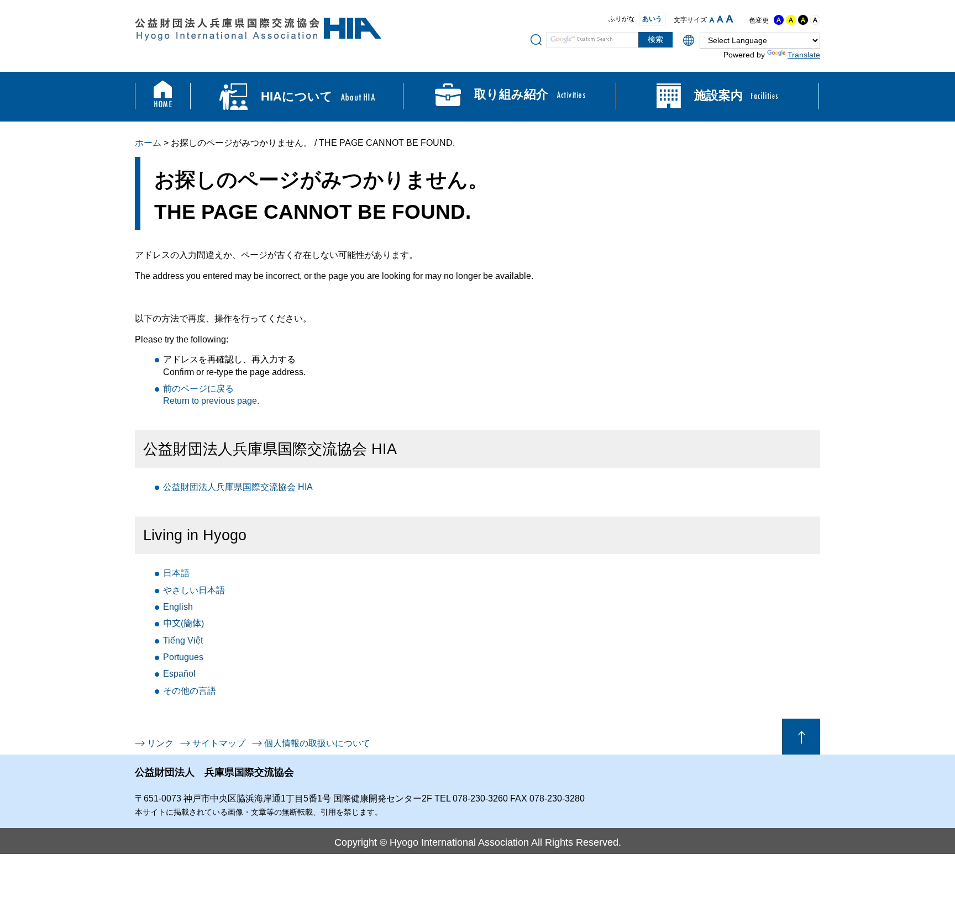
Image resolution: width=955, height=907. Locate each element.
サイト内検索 (536, 39)
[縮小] (712, 20)
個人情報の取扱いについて (317, 743)
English (178, 606)
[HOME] (163, 97)
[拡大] (729, 19)
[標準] (720, 19)
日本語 (176, 573)
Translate (804, 54)
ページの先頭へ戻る (801, 737)
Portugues (183, 657)
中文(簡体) (183, 623)
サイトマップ (218, 743)
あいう (652, 19)
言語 (189, 690)
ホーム (148, 142)
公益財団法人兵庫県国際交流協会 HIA (238, 487)
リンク (160, 743)
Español (179, 673)
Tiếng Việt (183, 640)
